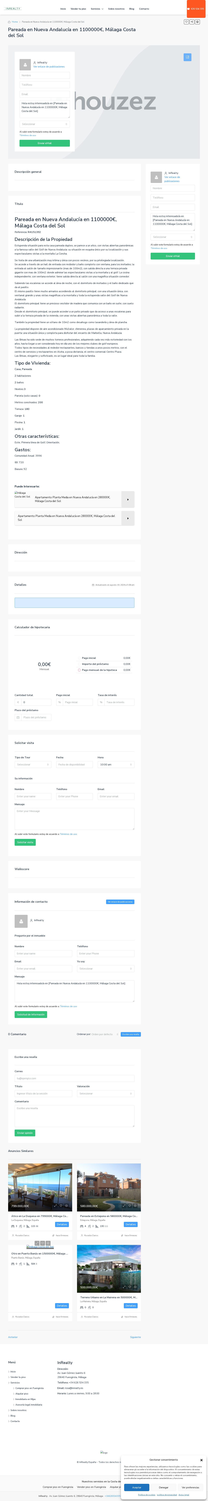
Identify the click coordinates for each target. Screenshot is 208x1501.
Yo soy (81, 961)
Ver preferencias (190, 1487)
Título (18, 1086)
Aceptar (136, 1487)
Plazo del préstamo (26, 710)
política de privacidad (167, 1495)
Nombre (19, 789)
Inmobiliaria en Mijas (25, 1399)
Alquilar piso (21, 1393)
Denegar (163, 1487)
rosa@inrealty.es (74, 1388)
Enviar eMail (45, 143)
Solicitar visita (25, 842)
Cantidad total (24, 695)
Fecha (59, 757)
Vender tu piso (78, 8)
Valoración (83, 1086)
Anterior (13, 1337)
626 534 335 (195, 9)
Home (15, 21)
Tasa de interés (107, 695)
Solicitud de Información (31, 1014)
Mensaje (20, 804)
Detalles (62, 1224)
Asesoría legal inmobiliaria (28, 1404)
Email (101, 789)
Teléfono (61, 789)
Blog (131, 8)
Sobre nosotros (116, 8)
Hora (101, 757)
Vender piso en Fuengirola (91, 1487)
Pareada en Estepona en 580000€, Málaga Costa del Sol (114, 1216)
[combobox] (45, 124)
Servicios (95, 8)
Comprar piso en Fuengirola (29, 1388)
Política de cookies (146, 1495)
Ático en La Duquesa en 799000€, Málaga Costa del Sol (45, 1216)
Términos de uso (28, 135)
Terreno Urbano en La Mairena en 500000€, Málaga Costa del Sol (119, 1297)
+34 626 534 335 (79, 1382)
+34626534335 (113, 1496)
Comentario (22, 1101)
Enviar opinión (25, 1133)
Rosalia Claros (22, 1235)
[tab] (187, 57)
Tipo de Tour (22, 757)
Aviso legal (184, 1495)
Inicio (63, 8)
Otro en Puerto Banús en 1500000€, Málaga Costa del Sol (46, 1253)
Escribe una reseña (131, 1034)
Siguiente (135, 1337)
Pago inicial (63, 695)
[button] (201, 1460)
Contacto (144, 8)
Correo (19, 1071)
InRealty (64, 1362)
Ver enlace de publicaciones (49, 66)
